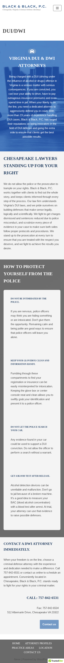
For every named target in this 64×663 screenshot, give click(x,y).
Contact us (49, 624)
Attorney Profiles (38, 643)
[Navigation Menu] (57, 8)
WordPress (43, 659)
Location (45, 647)
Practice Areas (23, 647)
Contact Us (32, 652)
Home (16, 643)
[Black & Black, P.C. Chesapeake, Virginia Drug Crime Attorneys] (25, 8)
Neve (17, 659)
